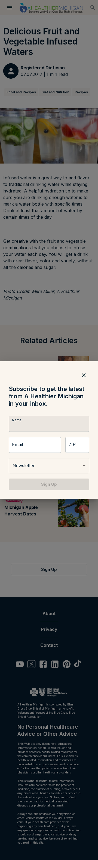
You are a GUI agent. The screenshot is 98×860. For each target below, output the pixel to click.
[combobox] (49, 465)
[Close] (83, 375)
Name (16, 420)
